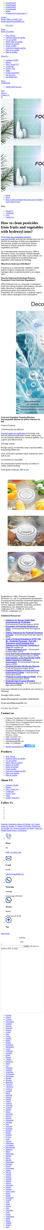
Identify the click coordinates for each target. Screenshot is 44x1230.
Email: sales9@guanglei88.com (12, 21)
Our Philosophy (11, 77)
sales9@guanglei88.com (15, 747)
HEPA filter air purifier (14, 42)
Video (8, 71)
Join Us (4, 93)
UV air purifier (11, 40)
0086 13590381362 (13, 739)
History (8, 62)
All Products (22, 830)
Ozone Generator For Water (23, 828)
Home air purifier (7, 31)
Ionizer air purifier (12, 44)
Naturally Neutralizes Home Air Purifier (15, 824)
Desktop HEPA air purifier (15, 38)
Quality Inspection (12, 73)
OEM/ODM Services (13, 87)
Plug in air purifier (12, 50)
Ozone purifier (11, 46)
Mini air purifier (11, 52)
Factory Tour (10, 69)
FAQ (3, 91)
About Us (4, 56)
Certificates (10, 66)
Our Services (10, 75)
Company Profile (12, 60)
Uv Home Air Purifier (23, 826)
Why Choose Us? (12, 64)
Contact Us (5, 95)
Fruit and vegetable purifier (16, 48)
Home (3, 29)
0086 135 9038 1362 (13, 852)
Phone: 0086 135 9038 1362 (11, 19)
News (3, 81)
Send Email (5, 933)
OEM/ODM (5, 83)
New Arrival (10, 35)
